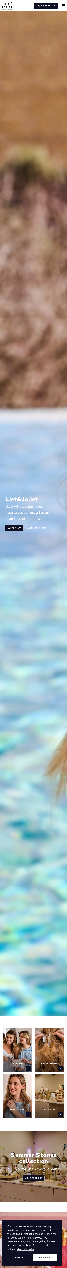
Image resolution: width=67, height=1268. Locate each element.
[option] (33, 518)
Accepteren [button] (45, 1257)
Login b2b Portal (46, 6)
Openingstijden (33, 1178)
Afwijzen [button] (19, 1257)
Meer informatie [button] (25, 1249)
